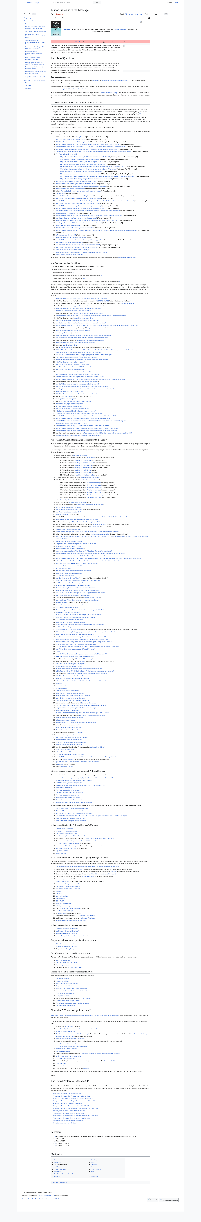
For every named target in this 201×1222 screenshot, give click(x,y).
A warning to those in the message (67, 928)
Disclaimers (49, 1199)
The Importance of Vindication (65, 1005)
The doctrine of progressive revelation (68, 884)
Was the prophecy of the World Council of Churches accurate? (76, 218)
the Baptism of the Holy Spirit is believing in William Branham (87, 673)
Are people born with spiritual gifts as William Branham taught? (76, 708)
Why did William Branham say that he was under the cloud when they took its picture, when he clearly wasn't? (92, 315)
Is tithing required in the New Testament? (69, 717)
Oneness (60, 764)
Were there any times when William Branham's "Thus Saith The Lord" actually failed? (84, 551)
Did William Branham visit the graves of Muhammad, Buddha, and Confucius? (81, 298)
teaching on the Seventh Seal (85, 475)
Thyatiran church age (94, 490)
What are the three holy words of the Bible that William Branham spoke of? (80, 556)
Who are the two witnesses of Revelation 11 (70, 744)
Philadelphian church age (95, 495)
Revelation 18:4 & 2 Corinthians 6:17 (68, 629)
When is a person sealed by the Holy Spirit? (70, 664)
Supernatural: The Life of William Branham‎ (100, 838)
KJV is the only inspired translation (70, 908)
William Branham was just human (67, 983)
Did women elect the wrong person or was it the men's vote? (80, 174)
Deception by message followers (66, 831)
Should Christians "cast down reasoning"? (69, 605)
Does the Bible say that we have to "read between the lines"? (76, 588)
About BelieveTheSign (38, 1199)
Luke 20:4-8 (60, 891)
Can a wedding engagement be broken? (69, 507)
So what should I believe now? (66, 1031)
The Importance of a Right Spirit (66, 962)
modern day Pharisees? (87, 918)
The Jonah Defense (62, 978)
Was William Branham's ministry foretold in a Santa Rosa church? (77, 247)
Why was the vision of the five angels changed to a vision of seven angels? (80, 376)
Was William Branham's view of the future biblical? (72, 737)
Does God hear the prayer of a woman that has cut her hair (75, 617)
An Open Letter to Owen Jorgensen (67, 843)
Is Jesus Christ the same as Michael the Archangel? (73, 585)
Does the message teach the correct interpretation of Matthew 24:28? (79, 668)
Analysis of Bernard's (67, 1093)
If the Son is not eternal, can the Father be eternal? (73, 700)
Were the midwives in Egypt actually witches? (71, 622)
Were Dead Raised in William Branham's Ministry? (72, 249)
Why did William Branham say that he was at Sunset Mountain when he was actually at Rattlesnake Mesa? (91, 379)
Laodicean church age (94, 497)
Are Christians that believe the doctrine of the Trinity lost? (74, 780)
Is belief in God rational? (68, 1044)
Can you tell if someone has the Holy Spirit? (70, 754)
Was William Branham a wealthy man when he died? (73, 408)
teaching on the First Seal (83, 460)
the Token (82, 661)
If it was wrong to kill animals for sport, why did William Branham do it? (79, 413)
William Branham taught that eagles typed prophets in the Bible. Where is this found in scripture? (87, 531)
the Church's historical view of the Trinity (92, 715)
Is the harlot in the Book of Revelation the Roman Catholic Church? (78, 580)
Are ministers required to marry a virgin (68, 546)
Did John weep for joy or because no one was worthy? (73, 570)
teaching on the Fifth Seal (83, 470)
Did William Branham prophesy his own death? (71, 237)
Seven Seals (90, 457)
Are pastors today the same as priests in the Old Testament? (76, 544)
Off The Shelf (68, 1026)
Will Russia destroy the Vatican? (66, 213)
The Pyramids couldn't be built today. (68, 790)
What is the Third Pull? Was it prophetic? (69, 225)
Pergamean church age (94, 487)
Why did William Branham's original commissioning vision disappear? (78, 240)
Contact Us (94, 1176)
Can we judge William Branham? (66, 1058)
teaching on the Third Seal (83, 465)
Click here (67, 29)
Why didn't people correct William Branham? (70, 836)
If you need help (61, 1063)
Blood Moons (62, 913)
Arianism (113, 871)
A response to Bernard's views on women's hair (68, 1113)
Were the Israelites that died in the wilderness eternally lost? (75, 656)
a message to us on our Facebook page (115, 80)
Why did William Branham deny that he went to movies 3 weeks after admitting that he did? (86, 416)
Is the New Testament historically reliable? (74, 1046)
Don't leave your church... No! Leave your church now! (74, 813)
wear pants (76, 725)
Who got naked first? (62, 514)
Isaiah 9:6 (59, 683)
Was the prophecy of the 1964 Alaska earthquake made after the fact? (79, 223)
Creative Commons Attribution (46, 1195)
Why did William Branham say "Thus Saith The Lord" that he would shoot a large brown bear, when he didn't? (92, 146)
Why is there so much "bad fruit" (66, 848)
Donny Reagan (71, 949)
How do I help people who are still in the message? (72, 1034)
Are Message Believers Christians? (67, 931)
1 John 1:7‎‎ (59, 651)
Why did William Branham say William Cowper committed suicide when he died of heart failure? (87, 428)
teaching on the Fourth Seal (84, 467)
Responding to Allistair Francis (66, 986)
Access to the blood (62, 881)
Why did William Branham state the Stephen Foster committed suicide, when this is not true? (86, 430)
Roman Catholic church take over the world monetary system (81, 191)
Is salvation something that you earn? (68, 612)
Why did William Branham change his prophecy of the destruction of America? (86, 179)
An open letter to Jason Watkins (66, 946)
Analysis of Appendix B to (73, 1098)
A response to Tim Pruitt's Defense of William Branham (74, 991)
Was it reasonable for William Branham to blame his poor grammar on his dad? (82, 337)
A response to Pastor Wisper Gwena (68, 1000)
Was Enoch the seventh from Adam (67, 578)
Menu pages (63, 1182)
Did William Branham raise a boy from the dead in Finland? (75, 342)
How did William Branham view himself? (69, 406)
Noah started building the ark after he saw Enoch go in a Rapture (77, 590)
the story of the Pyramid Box (88, 381)
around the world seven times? (84, 318)
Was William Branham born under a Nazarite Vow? (72, 364)
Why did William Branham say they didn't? (86, 522)
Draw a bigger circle (62, 965)
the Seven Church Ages (91, 480)
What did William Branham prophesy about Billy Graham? (75, 196)
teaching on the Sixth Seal (83, 472)
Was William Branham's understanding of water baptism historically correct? (81, 637)
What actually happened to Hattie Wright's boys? (72, 423)
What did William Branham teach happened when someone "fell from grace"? (81, 654)
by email (95, 80)
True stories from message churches (68, 889)
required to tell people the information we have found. (68, 89)
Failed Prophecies (88, 876)
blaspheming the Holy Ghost (89, 477)
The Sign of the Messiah (70, 735)
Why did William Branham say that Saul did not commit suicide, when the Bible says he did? (86, 757)
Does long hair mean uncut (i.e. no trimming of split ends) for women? (79, 615)
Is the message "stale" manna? (66, 749)
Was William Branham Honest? (63, 1174)
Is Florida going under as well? (66, 235)
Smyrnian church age (94, 485)
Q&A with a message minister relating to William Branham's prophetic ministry (81, 252)
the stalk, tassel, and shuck (77, 502)
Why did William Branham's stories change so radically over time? (77, 384)
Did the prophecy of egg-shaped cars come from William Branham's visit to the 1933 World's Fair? (92, 166)
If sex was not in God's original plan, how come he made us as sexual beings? (81, 705)
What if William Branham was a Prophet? (69, 254)
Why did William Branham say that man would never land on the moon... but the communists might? (89, 215)
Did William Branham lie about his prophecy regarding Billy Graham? (78, 308)
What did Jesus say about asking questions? (70, 1038)
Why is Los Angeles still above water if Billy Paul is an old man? (76, 181)
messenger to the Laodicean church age (89, 504)
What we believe (61, 1066)
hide (34, 14)
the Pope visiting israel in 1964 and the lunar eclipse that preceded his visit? (107, 433)
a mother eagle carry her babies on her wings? (88, 313)
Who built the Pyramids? (64, 787)
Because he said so (62, 981)
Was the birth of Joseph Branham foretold (69, 242)
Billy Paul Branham (62, 851)
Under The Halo (120, 29)
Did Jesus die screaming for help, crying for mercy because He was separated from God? (85, 632)
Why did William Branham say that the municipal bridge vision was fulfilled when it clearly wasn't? (88, 144)
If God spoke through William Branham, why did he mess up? (76, 411)
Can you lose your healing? (65, 575)
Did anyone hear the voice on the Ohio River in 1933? (73, 311)
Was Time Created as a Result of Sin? (68, 512)
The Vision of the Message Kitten (66, 833)
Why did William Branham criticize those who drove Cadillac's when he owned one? (83, 418)
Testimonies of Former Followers (66, 1048)
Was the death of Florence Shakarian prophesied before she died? (78, 245)
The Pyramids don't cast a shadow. (67, 795)
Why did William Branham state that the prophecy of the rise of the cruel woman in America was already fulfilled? (97, 176)
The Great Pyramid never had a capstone (69, 792)
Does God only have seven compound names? (71, 742)
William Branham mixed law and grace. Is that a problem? (75, 634)
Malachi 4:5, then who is (92, 597)
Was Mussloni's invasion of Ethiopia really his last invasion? (79, 159)
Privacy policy (26, 1199)
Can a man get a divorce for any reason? (69, 619)
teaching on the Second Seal (84, 463)
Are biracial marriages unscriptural (67, 691)
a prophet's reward (67, 766)
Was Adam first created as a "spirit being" (69, 509)
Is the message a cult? (63, 960)
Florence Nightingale (66, 347)
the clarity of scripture (99, 524)
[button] (23, 2)
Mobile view (56, 1199)
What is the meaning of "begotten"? (67, 710)
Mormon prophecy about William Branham (78, 401)
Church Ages (95, 1160)
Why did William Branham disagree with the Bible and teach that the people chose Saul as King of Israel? (90, 553)
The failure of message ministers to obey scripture (72, 1003)
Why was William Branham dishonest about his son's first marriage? (78, 374)
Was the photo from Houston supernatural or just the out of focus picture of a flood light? (85, 389)
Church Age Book (65, 500)
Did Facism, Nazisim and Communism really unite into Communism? (83, 164)
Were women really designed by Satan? (69, 573)
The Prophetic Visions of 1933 (66, 154)
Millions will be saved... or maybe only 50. (69, 811)
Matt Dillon (68, 396)
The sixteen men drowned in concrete (104, 874)
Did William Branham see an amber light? (69, 391)
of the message (66, 933)
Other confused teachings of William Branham (71, 820)
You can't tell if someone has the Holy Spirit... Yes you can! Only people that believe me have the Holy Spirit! (91, 816)
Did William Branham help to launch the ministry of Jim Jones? (76, 394)
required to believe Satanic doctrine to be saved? (111, 517)
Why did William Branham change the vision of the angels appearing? (79, 206)
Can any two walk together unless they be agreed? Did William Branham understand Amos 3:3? (87, 646)
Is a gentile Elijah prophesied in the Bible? (69, 666)
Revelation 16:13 (61, 688)
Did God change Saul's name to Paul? (68, 529)
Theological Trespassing (84, 659)
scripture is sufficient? (97, 747)
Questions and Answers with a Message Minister (72, 988)
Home (56, 1160)
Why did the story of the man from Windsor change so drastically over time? (81, 323)
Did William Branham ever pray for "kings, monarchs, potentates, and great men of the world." (87, 220)
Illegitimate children (62, 602)
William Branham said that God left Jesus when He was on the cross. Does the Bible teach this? (87, 561)
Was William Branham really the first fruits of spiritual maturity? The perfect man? (82, 386)
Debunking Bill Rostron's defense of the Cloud (71, 920)
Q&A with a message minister (65, 944)
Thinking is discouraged (63, 906)
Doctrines (57, 1176)
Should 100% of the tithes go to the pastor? (70, 541)
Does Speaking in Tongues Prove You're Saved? (69, 1120)
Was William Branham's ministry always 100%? (71, 369)
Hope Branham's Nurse (70, 345)
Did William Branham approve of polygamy (70, 548)
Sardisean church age (94, 492)
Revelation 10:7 (94, 527)
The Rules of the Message (64, 911)
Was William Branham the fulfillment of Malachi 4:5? (73, 595)
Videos (93, 1167)
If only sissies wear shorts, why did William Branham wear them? (77, 357)
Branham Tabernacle (127, 303)
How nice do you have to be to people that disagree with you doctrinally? (80, 610)
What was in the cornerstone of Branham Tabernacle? (73, 372)
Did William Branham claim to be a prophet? (70, 362)
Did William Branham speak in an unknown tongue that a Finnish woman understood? (84, 335)
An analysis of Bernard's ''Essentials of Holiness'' (69, 1111)
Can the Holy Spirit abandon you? (67, 607)
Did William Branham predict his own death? (70, 188)
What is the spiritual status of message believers (72, 936)
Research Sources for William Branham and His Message (101, 1053)
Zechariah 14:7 (61, 686)
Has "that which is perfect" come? (67, 730)
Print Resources (96, 1169)
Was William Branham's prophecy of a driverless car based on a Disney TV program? (88, 169)
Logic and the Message (63, 903)
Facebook (94, 1174)
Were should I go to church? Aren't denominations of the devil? (76, 1029)
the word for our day (80, 455)
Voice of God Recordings (69, 846)
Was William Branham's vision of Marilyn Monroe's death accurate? (78, 203)
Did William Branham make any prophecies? (72, 142)
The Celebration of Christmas (85, 915)
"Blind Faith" (60, 901)
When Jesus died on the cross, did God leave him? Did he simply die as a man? (82, 639)
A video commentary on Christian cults (68, 1056)
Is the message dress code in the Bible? (69, 727)
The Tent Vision (61, 193)
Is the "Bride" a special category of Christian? (70, 698)
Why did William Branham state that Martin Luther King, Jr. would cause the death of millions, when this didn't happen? (95, 201)
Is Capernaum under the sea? (65, 720)
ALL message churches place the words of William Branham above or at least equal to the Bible (87, 866)
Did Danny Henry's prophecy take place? (69, 404)
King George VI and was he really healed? (91, 340)
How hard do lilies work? (64, 568)
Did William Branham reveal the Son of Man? (70, 676)
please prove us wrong (109, 93)
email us (86, 1068)
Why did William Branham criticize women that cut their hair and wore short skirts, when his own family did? (91, 421)
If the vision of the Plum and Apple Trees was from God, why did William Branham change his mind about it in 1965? (94, 151)
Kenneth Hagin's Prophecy (64, 828)
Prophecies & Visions (60, 1169)
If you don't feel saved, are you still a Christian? (71, 566)
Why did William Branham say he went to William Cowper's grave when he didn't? (82, 425)
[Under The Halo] (56, 28)
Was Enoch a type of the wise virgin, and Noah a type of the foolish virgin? (80, 593)
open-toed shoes (68, 759)
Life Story (57, 1167)
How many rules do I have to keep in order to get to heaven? (76, 722)
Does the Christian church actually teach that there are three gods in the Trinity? (82, 713)
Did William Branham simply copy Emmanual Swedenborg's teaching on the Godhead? (84, 642)
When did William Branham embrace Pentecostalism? (73, 330)
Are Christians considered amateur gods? (69, 583)
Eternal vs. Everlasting (88, 703)
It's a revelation (86, 998)
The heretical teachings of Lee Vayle (68, 886)
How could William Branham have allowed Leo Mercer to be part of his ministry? (82, 359)
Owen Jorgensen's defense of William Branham (82, 841)
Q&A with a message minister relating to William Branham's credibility (78, 435)
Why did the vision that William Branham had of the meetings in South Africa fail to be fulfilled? (87, 149)
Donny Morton (80, 137)
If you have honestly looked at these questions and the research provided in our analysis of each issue (85, 1015)
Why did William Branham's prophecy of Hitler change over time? (81, 162)
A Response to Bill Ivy (63, 996)
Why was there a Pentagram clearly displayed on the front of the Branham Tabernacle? (84, 778)
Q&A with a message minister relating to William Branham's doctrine (78, 762)
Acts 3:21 (59, 893)
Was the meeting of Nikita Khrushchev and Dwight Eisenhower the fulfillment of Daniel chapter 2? (88, 210)
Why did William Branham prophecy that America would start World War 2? (85, 157)
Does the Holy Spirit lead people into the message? (73, 678)
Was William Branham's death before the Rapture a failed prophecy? (78, 198)
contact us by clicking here (127, 257)
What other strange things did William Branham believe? (74, 802)
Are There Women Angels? (64, 627)
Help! (92, 1171)
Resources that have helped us (114, 1061)
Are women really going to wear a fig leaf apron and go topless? (81, 171)
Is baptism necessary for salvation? (65, 1123)
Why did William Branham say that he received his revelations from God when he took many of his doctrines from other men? (97, 325)
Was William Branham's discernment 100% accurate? (73, 367)
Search (97, 2)
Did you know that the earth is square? (68, 797)
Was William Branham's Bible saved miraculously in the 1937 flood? (78, 320)
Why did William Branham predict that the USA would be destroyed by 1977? (81, 208)
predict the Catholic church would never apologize (89, 186)
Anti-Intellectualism (62, 896)
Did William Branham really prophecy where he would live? (75, 228)
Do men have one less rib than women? (69, 800)
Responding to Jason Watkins (65, 993)
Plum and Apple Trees (74, 967)
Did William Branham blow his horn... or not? (70, 818)
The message (60, 879)
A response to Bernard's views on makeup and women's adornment (75, 1115)
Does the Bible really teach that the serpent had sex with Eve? (76, 644)
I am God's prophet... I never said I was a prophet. (72, 808)
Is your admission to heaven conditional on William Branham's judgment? (80, 624)
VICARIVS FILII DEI (102, 301)
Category (55, 1182)
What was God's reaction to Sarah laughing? (70, 693)
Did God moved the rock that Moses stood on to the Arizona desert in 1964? (81, 785)
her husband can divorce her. (100, 534)
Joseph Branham (61, 853)
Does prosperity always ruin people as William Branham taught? (77, 519)
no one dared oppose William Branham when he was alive (83, 306)
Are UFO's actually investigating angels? (69, 783)
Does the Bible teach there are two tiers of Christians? (73, 695)
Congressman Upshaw (93, 328)
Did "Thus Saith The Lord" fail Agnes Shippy (70, 139)
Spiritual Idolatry (61, 898)
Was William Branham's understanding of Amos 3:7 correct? (75, 649)
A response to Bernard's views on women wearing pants (71, 1118)
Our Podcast (57, 1162)
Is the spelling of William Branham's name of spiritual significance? (77, 600)
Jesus (93, 1162)
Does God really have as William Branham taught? (77, 563)
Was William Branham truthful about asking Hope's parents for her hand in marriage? (84, 355)
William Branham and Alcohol (65, 752)
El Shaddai (79, 732)
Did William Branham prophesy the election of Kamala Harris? (76, 184)
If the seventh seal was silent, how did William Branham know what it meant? (81, 681)
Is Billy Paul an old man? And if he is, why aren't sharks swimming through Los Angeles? (85, 671)
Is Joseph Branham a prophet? (66, 399)
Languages (94, 1164)
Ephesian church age (94, 482)
